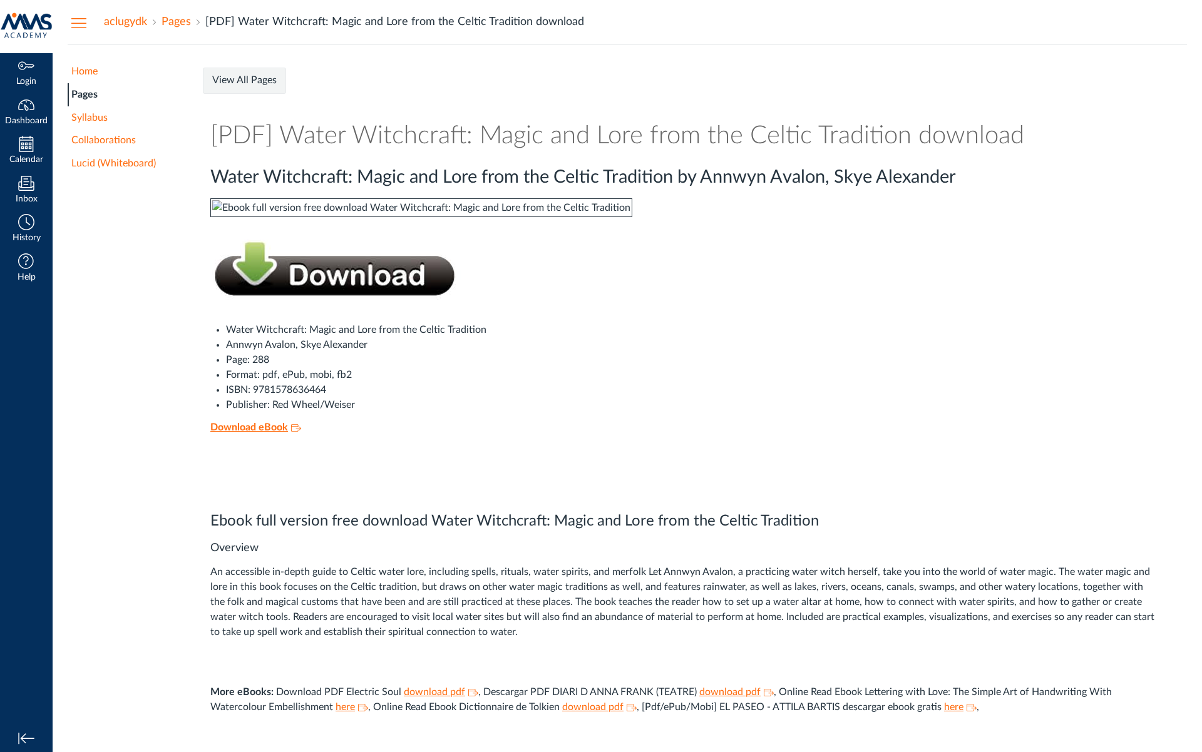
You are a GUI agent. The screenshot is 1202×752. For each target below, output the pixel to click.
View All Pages (244, 80)
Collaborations (103, 140)
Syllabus (89, 118)
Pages (84, 94)
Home (84, 71)
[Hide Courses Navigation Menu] (79, 22)
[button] (26, 229)
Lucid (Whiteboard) (113, 163)
